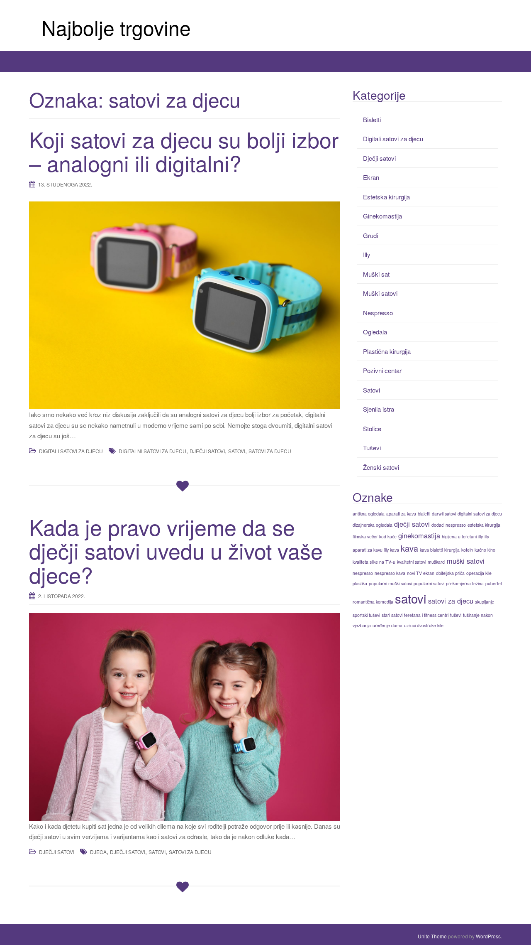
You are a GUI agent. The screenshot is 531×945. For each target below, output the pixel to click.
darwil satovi (444, 514)
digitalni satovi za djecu (152, 450)
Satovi (371, 389)
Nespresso (378, 312)
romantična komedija (373, 602)
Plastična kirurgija (387, 351)
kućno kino (485, 550)
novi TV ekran (420, 573)
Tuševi (372, 447)
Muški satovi (380, 293)
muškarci (436, 562)
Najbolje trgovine (116, 27)
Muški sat (376, 274)
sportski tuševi (366, 615)
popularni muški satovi (390, 583)
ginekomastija (419, 535)
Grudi (370, 235)
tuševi (455, 615)
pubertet (493, 583)
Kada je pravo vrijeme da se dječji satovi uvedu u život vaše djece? (176, 550)
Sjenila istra (378, 409)
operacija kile (479, 573)
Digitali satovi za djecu (71, 450)
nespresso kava (390, 573)
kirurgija (452, 550)
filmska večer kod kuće (375, 536)
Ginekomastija (382, 215)
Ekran (371, 177)
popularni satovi (429, 583)
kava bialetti (431, 550)
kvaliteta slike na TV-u (374, 562)
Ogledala (375, 331)
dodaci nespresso (448, 525)
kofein (467, 550)
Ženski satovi (381, 467)
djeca (98, 851)
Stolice (372, 428)
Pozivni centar (382, 370)
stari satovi (392, 615)
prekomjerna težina (465, 583)
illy (480, 536)
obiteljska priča (450, 573)
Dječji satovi (56, 851)
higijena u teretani (459, 536)
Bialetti (372, 119)
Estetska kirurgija (386, 196)
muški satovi (466, 561)
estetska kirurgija (484, 525)
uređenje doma (387, 625)
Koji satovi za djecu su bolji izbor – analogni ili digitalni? (184, 150)
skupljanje (484, 602)
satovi (236, 450)
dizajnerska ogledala (372, 525)
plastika (360, 583)
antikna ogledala (369, 514)
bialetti (424, 514)
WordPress (488, 936)
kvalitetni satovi (411, 562)
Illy (366, 254)
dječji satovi (207, 450)
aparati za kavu (401, 514)
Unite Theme (432, 936)
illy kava (391, 550)
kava (409, 548)
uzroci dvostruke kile (423, 625)
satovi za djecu (269, 450)
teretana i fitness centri (426, 615)
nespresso (363, 573)
